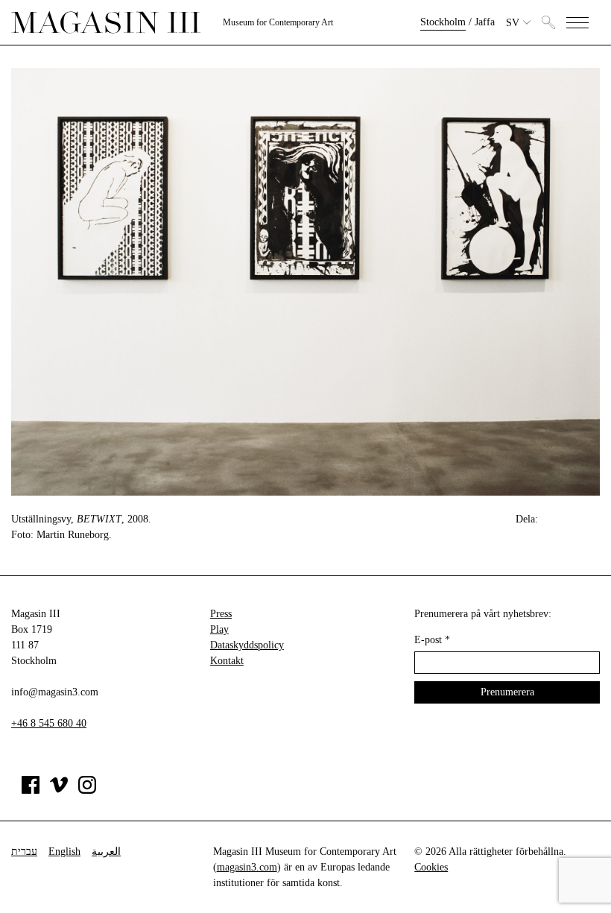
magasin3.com (247, 867)
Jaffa (485, 22)
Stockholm (443, 22)
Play (219, 629)
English (64, 851)
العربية (106, 851)
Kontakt (227, 660)
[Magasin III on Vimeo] (59, 790)
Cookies (431, 867)
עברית (24, 851)
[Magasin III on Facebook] (30, 790)
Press (221, 613)
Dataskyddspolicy (247, 645)
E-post (432, 639)
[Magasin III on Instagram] (87, 790)
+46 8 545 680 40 (48, 723)
